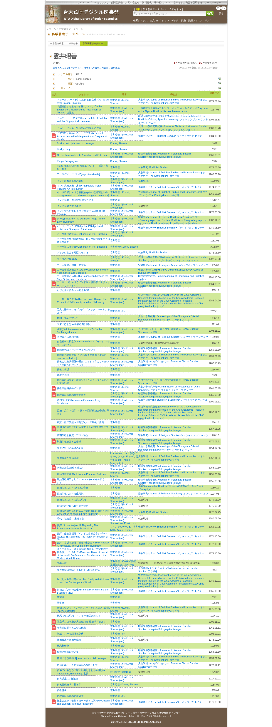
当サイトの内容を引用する (187, 2)
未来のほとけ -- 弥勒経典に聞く (74, 324)
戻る (221, 13)
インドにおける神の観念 (70, 180)
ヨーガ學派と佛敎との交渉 (71, 265)
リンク (208, 20)
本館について (101, 2)
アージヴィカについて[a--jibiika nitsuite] (78, 174)
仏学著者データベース (71, 29)
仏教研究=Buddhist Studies (153, 167)
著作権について (162, 2)
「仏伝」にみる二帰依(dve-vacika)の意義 (79, 128)
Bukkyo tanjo (64, 149)
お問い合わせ (132, 2)
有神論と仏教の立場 (68, 336)
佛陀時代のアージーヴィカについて (76, 349)
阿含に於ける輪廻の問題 (70, 448)
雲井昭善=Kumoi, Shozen (124, 246)
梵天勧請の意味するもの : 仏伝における (78, 569)
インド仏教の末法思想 (69, 206)
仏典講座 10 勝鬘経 (67, 678)
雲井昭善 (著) (117, 311)
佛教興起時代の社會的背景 (71, 395)
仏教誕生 (62, 690)
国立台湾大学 (99, 712)
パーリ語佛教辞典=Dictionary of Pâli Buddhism (82, 234)
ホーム (52, 29)
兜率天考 (62, 563)
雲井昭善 (115, 167)
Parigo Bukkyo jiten (67, 161)
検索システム (140, 20)
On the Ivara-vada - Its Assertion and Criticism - (82, 155)
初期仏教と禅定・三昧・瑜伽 (72, 435)
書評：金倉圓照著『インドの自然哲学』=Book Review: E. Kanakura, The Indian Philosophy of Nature (82, 536)
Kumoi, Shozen (118, 143)
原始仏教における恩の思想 (71, 499)
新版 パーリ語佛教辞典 (70, 633)
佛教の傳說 (63, 375)
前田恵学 (115, 672)
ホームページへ (213, 2)
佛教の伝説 (63, 369)
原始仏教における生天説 (70, 493)
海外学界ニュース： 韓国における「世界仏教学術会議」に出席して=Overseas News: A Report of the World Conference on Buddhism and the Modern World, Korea (82, 554)
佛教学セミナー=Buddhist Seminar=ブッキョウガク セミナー (171, 136)
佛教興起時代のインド (69, 388)
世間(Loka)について (67, 318)
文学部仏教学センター (118, 712)
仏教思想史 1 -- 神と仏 (69, 684)
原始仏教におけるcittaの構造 (72, 487)
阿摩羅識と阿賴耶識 (68, 458)
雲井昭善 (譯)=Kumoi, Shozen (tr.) (124, 459)
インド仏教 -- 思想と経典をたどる (75, 200)
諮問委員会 (117, 2)
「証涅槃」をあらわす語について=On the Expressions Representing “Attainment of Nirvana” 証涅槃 (79, 109)
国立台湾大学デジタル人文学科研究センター (156, 712)
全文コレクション (159, 20)
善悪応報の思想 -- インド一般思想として (79, 615)
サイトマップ (84, 2)
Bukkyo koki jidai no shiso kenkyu (75, 143)
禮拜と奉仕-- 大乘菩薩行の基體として (77, 665)
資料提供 (147, 2)
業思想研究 (63, 645)
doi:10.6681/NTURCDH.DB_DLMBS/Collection (136, 722)
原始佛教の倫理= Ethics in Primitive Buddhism (82, 474)
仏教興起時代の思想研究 (70, 696)
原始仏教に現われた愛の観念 (72, 506)
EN (223, 8)
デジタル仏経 (178, 20)
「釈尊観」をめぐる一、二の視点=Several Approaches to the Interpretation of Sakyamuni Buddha (82, 136)
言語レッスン (195, 20)
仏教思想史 (144, 180)
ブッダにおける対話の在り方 (72, 252)
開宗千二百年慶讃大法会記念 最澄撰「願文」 (81, 621)
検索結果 (73, 43)
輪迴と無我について (68, 651)
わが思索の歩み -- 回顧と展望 (73, 290)
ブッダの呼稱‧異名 (67, 259)
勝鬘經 (60, 597)
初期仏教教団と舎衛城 (69, 441)
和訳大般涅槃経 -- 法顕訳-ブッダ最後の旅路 (80, 422)
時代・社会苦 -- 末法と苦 (70, 518)
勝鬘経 (60, 602)
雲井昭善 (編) (117, 645)
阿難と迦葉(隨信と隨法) (70, 467)
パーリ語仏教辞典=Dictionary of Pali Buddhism (82, 246)
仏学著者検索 (57, 43)
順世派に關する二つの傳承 (71, 627)
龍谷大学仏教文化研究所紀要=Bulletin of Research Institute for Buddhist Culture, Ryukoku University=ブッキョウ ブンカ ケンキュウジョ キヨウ (173, 119)
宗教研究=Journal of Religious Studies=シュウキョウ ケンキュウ (173, 265)
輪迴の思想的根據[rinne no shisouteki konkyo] (81, 658)
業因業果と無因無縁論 (69, 639)
